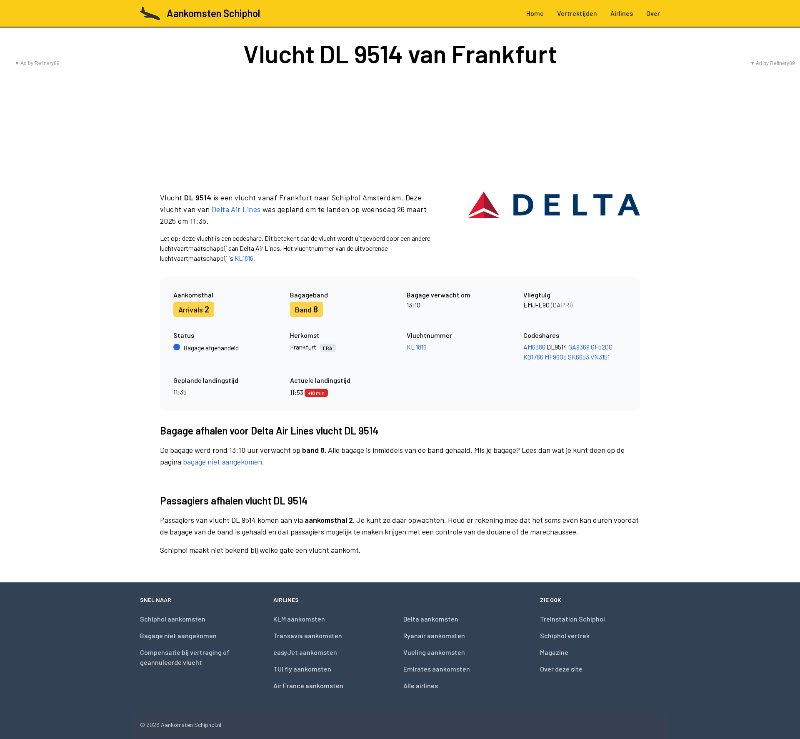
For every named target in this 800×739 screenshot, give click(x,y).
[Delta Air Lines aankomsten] (553, 227)
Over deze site (561, 669)
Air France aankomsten (308, 685)
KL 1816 (417, 347)
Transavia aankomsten (307, 635)
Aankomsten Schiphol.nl (191, 724)
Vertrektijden (577, 13)
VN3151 (600, 357)
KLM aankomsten (299, 619)
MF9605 (556, 357)
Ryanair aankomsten (434, 635)
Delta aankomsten (430, 619)
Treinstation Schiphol (572, 619)
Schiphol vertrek (565, 635)
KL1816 (244, 258)
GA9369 (579, 347)
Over (653, 13)
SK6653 (578, 357)
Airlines (621, 13)
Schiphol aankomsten (172, 619)
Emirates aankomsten (436, 669)
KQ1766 (533, 357)
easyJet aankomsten (305, 652)
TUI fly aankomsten (302, 669)
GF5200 (601, 347)
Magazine (554, 652)
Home (535, 13)
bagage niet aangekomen (222, 461)
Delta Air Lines (236, 209)
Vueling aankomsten (434, 652)
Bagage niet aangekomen (178, 635)
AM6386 (534, 347)
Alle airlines (420, 685)
